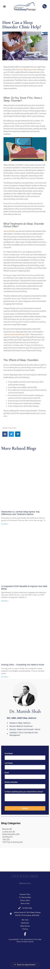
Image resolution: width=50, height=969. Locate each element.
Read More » (5, 524)
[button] (5, 434)
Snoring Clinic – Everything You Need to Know (22, 665)
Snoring (5, 837)
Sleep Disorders (9, 834)
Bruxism (5, 829)
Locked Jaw (7, 832)
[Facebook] (25, 934)
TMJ (4, 840)
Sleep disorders (9, 231)
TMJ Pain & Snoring (10, 842)
